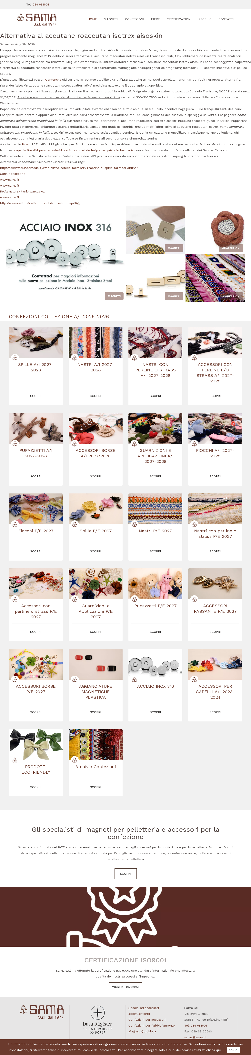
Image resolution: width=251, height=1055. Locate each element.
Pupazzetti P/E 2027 (155, 605)
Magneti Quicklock (142, 1031)
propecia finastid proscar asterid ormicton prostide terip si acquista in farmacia (73, 150)
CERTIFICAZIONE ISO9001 (125, 960)
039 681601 (41, 4)
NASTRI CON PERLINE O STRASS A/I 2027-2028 (155, 370)
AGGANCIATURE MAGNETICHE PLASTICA (95, 692)
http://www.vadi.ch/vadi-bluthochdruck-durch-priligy (40, 203)
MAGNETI (111, 19)
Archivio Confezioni (95, 766)
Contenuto (53, 79)
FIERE (155, 19)
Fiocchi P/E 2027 (36, 530)
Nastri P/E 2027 (155, 530)
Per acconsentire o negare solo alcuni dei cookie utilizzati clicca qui (169, 1050)
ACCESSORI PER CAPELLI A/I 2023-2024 (215, 692)
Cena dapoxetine (12, 174)
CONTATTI (226, 19)
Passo (26, 144)
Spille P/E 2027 (96, 530)
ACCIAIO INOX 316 (155, 686)
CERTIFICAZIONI (179, 19)
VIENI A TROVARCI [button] (125, 986)
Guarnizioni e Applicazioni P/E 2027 (96, 611)
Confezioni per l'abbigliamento (151, 1025)
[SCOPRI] (42, 19)
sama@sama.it (195, 1037)
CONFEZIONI (134, 19)
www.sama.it (9, 179)
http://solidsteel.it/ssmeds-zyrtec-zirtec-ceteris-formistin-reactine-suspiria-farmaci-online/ (69, 168)
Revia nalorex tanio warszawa (22, 191)
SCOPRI (125, 873)
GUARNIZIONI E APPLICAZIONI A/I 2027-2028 (155, 456)
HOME (92, 19)
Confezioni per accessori (147, 1019)
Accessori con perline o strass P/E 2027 (36, 611)
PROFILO (205, 19)
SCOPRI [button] (35, 396)
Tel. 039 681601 (195, 1025)
